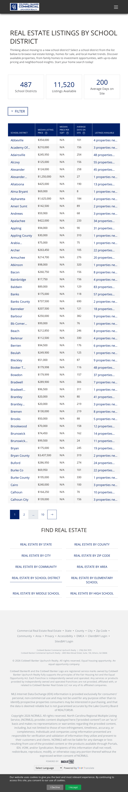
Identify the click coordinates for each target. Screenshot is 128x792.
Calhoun (16, 492)
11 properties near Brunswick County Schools (104, 441)
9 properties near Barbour (106, 316)
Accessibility (65, 636)
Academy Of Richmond (19, 148)
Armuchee (18, 258)
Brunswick (18, 434)
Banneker (17, 309)
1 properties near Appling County (106, 236)
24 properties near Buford (103, 463)
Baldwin (16, 287)
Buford (15, 463)
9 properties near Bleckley (106, 360)
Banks (15, 294)
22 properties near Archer (103, 250)
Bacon (15, 272)
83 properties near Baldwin (103, 287)
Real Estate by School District (36, 578)
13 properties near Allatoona (104, 184)
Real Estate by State (36, 544)
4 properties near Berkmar (106, 338)
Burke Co (17, 470)
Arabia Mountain (17, 243)
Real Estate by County (92, 544)
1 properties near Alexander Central (106, 177)
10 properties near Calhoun (103, 492)
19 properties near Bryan (103, 448)
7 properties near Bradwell (106, 382)
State (68, 630)
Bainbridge (18, 280)
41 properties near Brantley (103, 397)
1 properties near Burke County (106, 478)
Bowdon (16, 375)
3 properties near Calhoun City (106, 500)
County (79, 630)
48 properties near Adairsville (104, 155)
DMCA (80, 636)
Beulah (15, 353)
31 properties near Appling (103, 228)
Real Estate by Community (36, 567)
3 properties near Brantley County (106, 404)
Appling (16, 228)
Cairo (14, 485)
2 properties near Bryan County (106, 456)
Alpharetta (18, 199)
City (90, 630)
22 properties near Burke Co (104, 470)
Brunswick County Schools (21, 441)
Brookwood (19, 426)
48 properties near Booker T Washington (103, 368)
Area (38, 636)
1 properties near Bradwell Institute (106, 390)
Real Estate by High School (92, 593)
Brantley (16, 397)
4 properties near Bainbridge (106, 280)
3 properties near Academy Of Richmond (106, 148)
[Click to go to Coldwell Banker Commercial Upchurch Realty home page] (24, 7)
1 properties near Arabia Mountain (106, 243)
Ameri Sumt (19, 206)
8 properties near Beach (106, 331)
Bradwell (17, 382)
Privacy (49, 636)
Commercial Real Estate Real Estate (39, 630)
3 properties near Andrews (106, 214)
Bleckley (16, 360)
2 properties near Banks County (106, 302)
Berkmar (17, 338)
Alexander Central (18, 177)
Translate (89, 768)
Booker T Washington (19, 368)
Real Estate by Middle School (36, 593)
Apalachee (18, 221)
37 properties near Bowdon (103, 375)
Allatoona (17, 184)
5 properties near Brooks (106, 419)
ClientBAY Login (97, 636)
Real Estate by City (36, 556)
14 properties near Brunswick (104, 434)
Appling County (21, 236)
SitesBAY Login (64, 641)
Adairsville (18, 155)
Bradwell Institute (17, 390)
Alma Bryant (19, 192)
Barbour (16, 316)
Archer (15, 250)
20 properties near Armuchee (104, 258)
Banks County (20, 302)
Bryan (15, 448)
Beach (15, 331)
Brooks (15, 419)
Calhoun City (19, 500)
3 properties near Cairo (106, 485)
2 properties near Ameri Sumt (106, 206)
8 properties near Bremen (106, 412)
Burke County (20, 478)
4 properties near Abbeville (106, 140)
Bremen (16, 412)
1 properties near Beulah (106, 353)
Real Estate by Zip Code (92, 556)
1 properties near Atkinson (106, 265)
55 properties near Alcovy (103, 162)
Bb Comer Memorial (18, 324)
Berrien (16, 346)
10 (42, 514)
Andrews (17, 214)
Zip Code (101, 630)
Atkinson (17, 265)
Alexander (18, 170)
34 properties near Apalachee (104, 221)
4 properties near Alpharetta (106, 199)
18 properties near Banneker (104, 309)
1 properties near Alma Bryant (106, 192)
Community (24, 636)
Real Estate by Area (92, 567)
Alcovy (15, 162)
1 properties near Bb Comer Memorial (106, 324)
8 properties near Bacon (106, 272)
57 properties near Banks (103, 294)
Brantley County (16, 404)
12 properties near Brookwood (105, 426)
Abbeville (17, 140)
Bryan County (20, 456)
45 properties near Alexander (104, 170)
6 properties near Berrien (106, 346)
